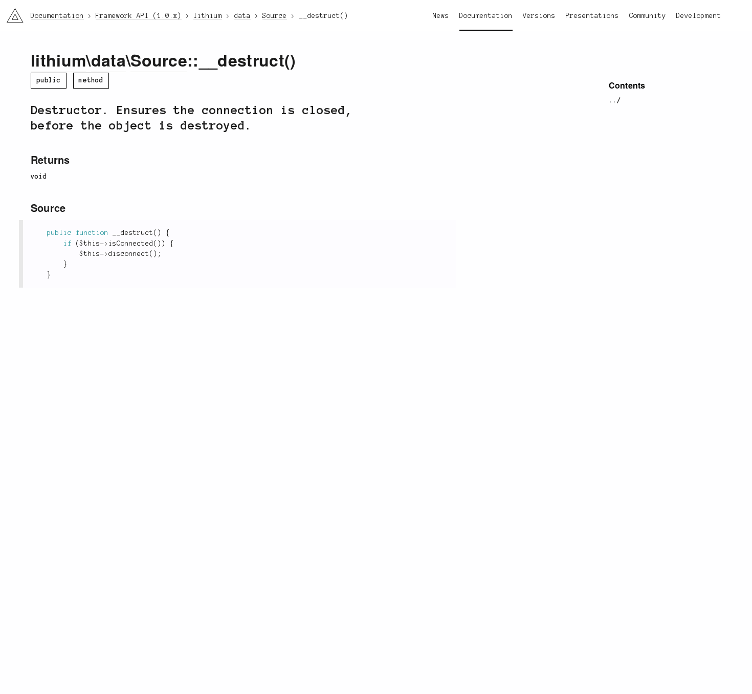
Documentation (486, 15)
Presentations (592, 15)
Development (698, 15)
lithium (58, 60)
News (441, 15)
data (108, 60)
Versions (539, 15)
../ (615, 100)
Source (158, 60)
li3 (11, 13)
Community (647, 15)
